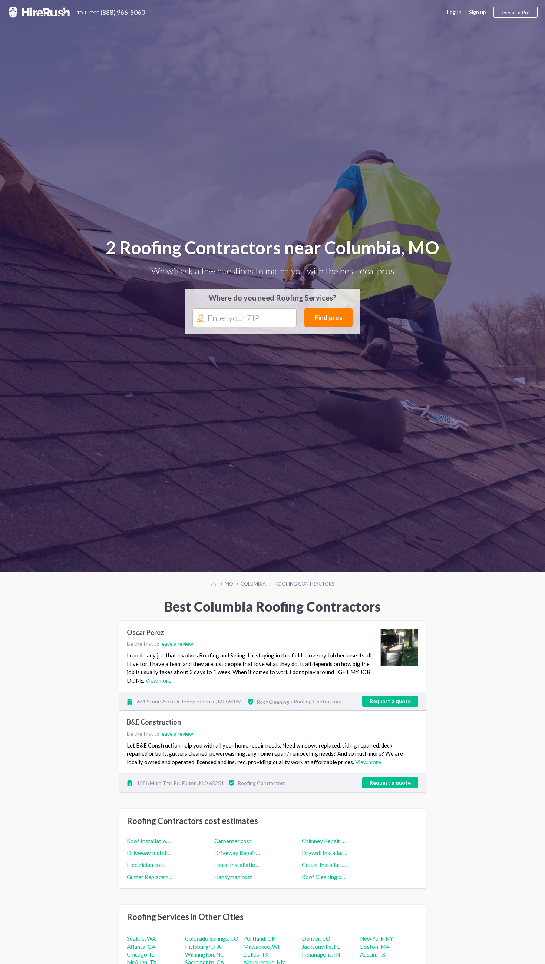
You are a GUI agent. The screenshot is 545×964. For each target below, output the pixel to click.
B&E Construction (154, 729)
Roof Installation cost (150, 847)
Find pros (329, 321)
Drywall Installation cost (325, 859)
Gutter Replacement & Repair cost (150, 882)
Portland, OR (259, 944)
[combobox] (244, 321)
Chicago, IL (140, 960)
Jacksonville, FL (321, 953)
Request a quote (390, 707)
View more (158, 686)
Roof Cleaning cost (325, 882)
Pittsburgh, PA (203, 953)
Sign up (477, 12)
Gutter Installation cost (325, 871)
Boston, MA (374, 953)
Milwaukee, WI (261, 953)
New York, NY (376, 944)
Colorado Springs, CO (211, 944)
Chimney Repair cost (325, 847)
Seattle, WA (141, 944)
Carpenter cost (232, 847)
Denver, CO (316, 944)
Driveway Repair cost (237, 859)
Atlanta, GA (141, 953)
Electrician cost (146, 871)
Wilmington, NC (204, 960)
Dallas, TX (256, 960)
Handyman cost (233, 882)
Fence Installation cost (237, 871)
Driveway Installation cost (150, 859)
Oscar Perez (145, 639)
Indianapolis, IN (321, 960)
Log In (454, 12)
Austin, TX (373, 960)
